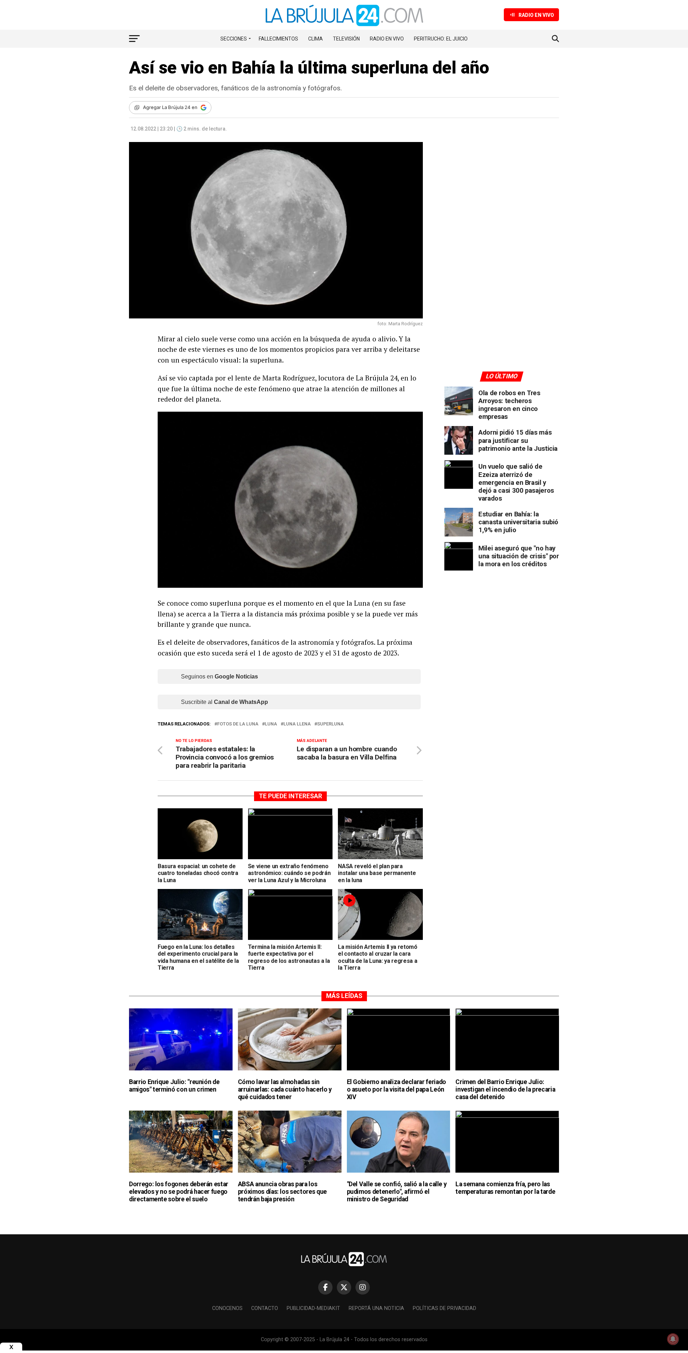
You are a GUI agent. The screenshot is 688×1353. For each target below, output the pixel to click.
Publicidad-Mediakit (313, 1308)
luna (271, 724)
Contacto (264, 1308)
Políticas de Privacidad (444, 1308)
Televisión (346, 39)
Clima (315, 39)
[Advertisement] (501, 208)
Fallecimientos (278, 39)
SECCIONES (233, 39)
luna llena (297, 724)
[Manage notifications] (673, 1339)
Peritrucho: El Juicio (441, 39)
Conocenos (227, 1308)
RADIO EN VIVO (387, 39)
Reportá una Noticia (376, 1308)
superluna (330, 724)
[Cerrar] (11, 1347)
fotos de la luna (237, 724)
